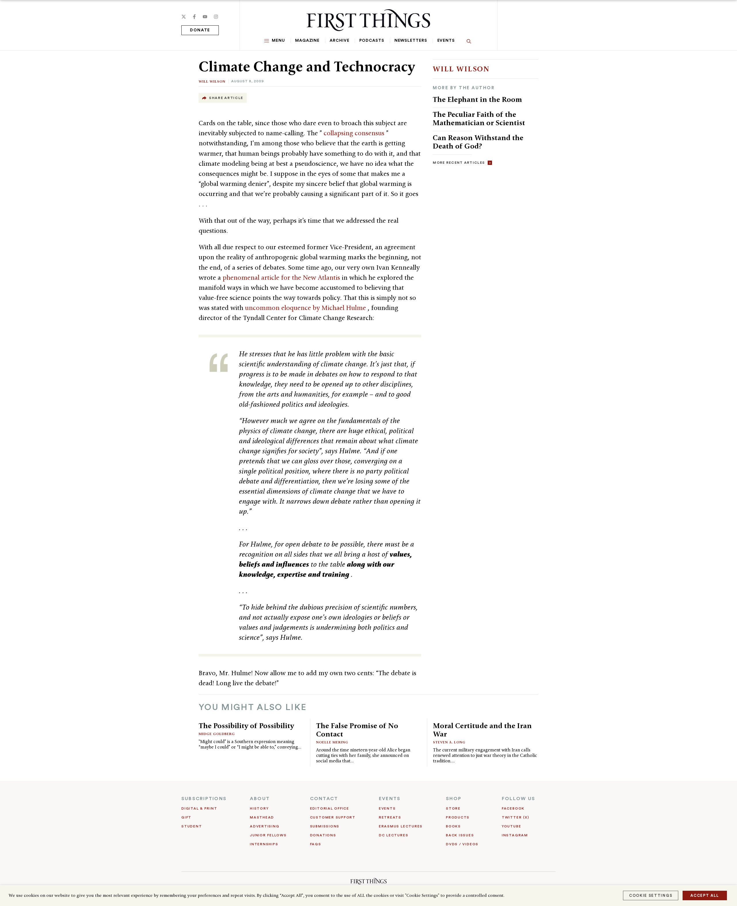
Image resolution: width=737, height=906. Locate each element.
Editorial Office (329, 808)
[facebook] (194, 16)
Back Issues (460, 835)
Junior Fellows (268, 835)
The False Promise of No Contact (357, 729)
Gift (186, 817)
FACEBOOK (513, 808)
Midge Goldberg (217, 734)
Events (446, 41)
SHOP (453, 798)
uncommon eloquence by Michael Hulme (306, 308)
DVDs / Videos (462, 844)
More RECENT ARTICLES (459, 162)
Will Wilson (212, 81)
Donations (323, 835)
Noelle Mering (332, 742)
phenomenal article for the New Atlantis (282, 277)
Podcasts (371, 41)
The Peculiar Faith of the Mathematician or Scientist (479, 118)
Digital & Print (199, 808)
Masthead (262, 817)
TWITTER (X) (515, 817)
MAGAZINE (307, 41)
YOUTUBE (511, 826)
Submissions (324, 826)
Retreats (390, 817)
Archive (339, 41)
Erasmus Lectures (401, 826)
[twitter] (183, 16)
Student (191, 826)
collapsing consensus (355, 133)
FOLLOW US (518, 798)
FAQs (315, 844)
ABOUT (260, 798)
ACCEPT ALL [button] (704, 895)
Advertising (264, 826)
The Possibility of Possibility (246, 725)
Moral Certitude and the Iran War (482, 729)
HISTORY (259, 808)
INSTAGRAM (515, 835)
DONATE (200, 30)
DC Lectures (393, 835)
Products (458, 817)
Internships (264, 844)
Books (453, 826)
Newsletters (410, 41)
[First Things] (368, 20)
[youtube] (205, 16)
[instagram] (216, 16)
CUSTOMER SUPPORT (333, 817)
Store (453, 808)
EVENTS (389, 798)
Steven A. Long (449, 742)
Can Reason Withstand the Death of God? (478, 142)
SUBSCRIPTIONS (204, 798)
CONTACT (324, 798)
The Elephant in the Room (477, 99)
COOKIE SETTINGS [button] (650, 895)
